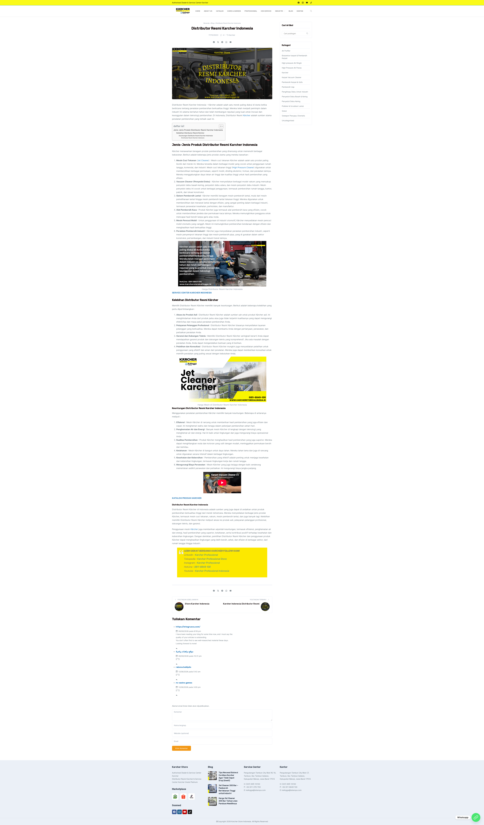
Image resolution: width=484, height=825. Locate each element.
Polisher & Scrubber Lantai (293, 106)
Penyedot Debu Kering (291, 101)
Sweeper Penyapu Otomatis (293, 116)
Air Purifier (286, 51)
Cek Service (266, 11)
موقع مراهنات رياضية (184, 651)
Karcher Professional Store (212, 558)
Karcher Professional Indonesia (212, 570)
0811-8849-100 (202, 566)
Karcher (232, 35)
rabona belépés (183, 667)
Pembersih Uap (288, 87)
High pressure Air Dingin (292, 63)
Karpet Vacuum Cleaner (291, 77)
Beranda (206, 23)
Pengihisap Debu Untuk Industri (295, 92)
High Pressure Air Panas (291, 68)
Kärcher (246, 115)
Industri (279, 11)
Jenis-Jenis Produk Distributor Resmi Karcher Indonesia (198, 130)
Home (197, 11)
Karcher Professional (206, 554)
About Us (208, 11)
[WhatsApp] (476, 817)
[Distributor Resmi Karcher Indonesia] (230, 42)
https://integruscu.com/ (188, 627)
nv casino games (184, 683)
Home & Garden (234, 11)
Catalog (219, 11)
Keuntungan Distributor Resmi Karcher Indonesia (196, 136)
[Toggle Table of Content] (220, 126)
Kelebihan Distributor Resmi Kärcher (190, 133)
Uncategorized (288, 120)
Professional (251, 11)
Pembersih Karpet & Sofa (292, 82)
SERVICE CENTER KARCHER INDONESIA (192, 292)
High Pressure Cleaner (243, 167)
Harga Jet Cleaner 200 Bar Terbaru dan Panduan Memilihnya (228, 801)
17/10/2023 (213, 35)
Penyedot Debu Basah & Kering (295, 96)
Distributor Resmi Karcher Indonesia (192, 138)
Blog (291, 11)
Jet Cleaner (203, 160)
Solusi (284, 111)
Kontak (300, 11)
